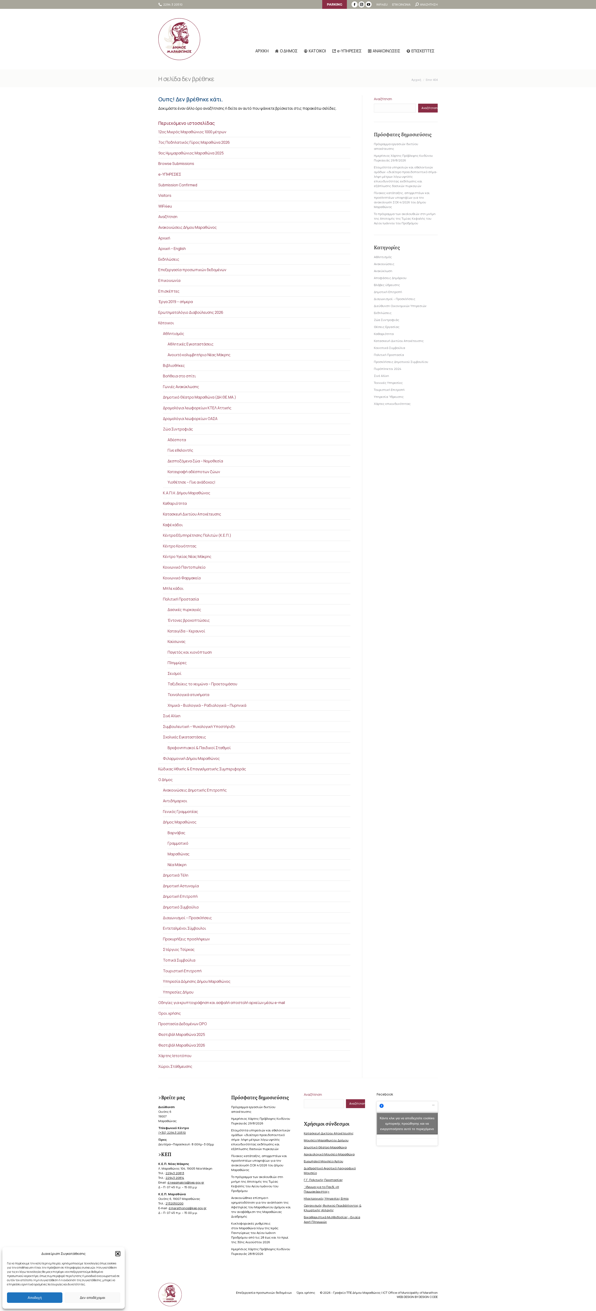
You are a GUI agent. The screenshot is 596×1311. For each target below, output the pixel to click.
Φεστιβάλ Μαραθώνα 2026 (181, 1045)
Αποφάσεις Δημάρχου (390, 278)
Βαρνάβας (176, 832)
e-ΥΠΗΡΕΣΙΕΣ (169, 174)
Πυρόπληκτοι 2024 (387, 369)
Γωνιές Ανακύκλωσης (181, 386)
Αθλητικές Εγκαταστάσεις (190, 344)
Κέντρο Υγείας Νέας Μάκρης (187, 556)
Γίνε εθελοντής (180, 450)
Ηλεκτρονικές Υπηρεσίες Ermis (326, 1198)
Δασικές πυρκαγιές (184, 609)
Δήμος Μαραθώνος (179, 822)
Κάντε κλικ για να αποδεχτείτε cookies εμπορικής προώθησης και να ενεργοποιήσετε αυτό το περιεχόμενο (407, 1123)
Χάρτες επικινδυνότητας (392, 404)
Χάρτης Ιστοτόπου (174, 1055)
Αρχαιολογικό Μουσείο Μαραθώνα (329, 1154)
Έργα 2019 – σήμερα (175, 301)
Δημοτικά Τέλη (175, 875)
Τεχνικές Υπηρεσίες (388, 383)
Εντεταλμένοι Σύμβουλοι (184, 928)
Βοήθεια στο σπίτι (179, 376)
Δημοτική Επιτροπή (180, 896)
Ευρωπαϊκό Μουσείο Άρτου (323, 1161)
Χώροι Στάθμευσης (175, 1066)
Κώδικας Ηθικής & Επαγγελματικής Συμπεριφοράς (202, 769)
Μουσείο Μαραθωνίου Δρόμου (326, 1140)
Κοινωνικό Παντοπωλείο (184, 567)
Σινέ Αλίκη (171, 715)
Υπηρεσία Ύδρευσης (389, 397)
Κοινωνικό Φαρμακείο (182, 577)
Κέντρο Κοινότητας (179, 546)
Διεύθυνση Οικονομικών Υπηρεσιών (400, 306)
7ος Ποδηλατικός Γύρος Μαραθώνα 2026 (194, 142)
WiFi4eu (165, 206)
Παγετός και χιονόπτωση (190, 652)
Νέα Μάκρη (177, 864)
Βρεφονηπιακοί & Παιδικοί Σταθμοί (199, 747)
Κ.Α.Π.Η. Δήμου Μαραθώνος (186, 492)
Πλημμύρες (177, 662)
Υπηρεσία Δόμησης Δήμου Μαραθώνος (196, 981)
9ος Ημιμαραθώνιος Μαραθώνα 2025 (191, 153)
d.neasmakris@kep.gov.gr (185, 1182)
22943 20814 (175, 1178)
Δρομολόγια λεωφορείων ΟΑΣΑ (190, 418)
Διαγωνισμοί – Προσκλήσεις (187, 917)
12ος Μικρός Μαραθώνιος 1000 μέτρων (192, 131)
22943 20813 (175, 1173)
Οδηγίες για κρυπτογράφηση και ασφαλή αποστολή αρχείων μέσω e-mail (221, 1002)
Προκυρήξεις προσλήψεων (186, 939)
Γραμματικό (178, 843)
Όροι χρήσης (169, 1013)
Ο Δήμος (165, 779)
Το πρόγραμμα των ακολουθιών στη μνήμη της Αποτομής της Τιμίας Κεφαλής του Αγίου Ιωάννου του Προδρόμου (405, 218)
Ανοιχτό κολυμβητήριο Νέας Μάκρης (199, 354)
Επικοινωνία (169, 280)
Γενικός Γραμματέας (180, 811)
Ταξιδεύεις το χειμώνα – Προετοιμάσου (202, 683)
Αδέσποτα (177, 439)
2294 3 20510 (173, 4)
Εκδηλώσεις (168, 259)
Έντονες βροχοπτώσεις (189, 620)
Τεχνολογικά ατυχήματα (188, 694)
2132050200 (174, 1203)
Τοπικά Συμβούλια (179, 960)
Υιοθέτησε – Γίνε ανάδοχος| (191, 482)
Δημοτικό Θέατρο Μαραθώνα (325, 1147)
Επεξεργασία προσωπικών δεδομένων (192, 269)
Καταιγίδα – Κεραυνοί (186, 631)
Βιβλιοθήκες (174, 365)
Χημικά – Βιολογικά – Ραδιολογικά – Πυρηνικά (207, 705)
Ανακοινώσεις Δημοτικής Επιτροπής (195, 790)
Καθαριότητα (175, 503)
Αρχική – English (172, 248)
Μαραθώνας (179, 854)
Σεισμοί (174, 673)
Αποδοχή (35, 1298)
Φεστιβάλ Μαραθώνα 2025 (181, 1034)
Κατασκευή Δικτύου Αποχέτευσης (192, 514)
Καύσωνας (177, 641)
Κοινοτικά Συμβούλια (389, 348)
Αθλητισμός (173, 333)
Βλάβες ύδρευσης (387, 285)
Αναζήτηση (167, 216)
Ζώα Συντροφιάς (178, 429)
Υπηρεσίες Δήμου (178, 992)
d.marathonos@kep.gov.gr (188, 1208)
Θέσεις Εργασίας (387, 327)
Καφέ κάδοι (173, 524)
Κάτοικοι (166, 322)
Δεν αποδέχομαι (92, 1298)
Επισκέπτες (168, 291)
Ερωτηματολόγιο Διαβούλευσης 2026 (190, 312)
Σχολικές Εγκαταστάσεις (184, 737)
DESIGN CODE (428, 1297)
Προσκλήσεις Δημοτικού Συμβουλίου (401, 362)
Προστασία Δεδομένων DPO (182, 1023)
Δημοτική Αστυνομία (181, 885)
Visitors (164, 195)
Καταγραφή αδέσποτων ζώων (194, 471)
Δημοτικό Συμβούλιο (181, 907)
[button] (117, 1253)
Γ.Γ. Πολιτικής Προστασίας (323, 1180)
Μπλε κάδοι (173, 588)
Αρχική (164, 238)
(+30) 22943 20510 (172, 1132)
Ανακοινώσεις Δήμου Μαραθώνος (187, 227)
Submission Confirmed (177, 185)
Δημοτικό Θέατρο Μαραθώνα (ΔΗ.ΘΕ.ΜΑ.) (199, 397)
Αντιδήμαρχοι (175, 800)
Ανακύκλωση (383, 271)
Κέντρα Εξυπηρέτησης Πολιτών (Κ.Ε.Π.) (197, 535)
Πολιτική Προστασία (181, 599)
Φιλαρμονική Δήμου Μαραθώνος (191, 758)
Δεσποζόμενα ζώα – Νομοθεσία (195, 461)
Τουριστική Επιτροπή (182, 970)
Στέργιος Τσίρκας (179, 949)
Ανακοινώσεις (384, 264)
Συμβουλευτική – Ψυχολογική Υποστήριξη (199, 726)
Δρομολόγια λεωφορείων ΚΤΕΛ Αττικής (197, 407)
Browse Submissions (176, 163)
